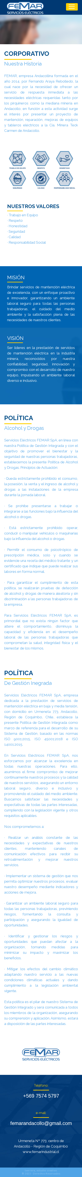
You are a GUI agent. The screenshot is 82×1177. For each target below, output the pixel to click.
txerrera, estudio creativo (41, 1170)
